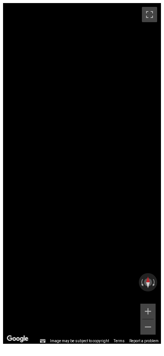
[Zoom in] (148, 311)
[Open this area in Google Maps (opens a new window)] (17, 339)
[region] (82, 173)
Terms (119, 341)
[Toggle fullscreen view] (149, 14)
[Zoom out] (148, 327)
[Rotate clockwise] (154, 282)
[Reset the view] (148, 282)
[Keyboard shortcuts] (42, 341)
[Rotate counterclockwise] (141, 282)
